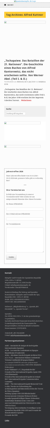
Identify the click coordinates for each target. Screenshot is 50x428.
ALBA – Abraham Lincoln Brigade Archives (21, 355)
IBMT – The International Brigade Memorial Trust (23, 384)
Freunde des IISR (11, 415)
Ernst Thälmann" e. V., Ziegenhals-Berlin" (20, 370)
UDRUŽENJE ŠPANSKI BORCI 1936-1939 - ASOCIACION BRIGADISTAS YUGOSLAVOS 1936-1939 (23, 403)
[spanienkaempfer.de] (25, 1)
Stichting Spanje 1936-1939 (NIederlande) (20, 393)
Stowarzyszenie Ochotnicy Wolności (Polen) (21, 396)
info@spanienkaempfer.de (20, 335)
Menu (11, 5)
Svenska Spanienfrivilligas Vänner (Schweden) (22, 398)
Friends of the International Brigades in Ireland (22, 377)
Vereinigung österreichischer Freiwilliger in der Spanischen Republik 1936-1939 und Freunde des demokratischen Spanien (23, 410)
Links (7, 420)
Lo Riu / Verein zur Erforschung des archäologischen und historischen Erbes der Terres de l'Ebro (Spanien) (24, 388)
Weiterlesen (26, 100)
